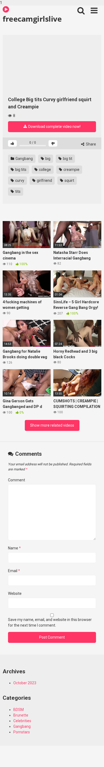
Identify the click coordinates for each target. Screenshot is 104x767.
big (47, 158)
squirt (69, 180)
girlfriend (44, 180)
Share (90, 144)
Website (15, 593)
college (44, 169)
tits (17, 191)
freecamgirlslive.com (32, 19)
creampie (71, 169)
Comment (16, 480)
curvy (19, 180)
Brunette (20, 715)
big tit (67, 158)
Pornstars (21, 732)
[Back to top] (94, 757)
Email (14, 571)
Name (14, 548)
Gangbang (24, 158)
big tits (20, 169)
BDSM (18, 709)
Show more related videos (52, 425)
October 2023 (24, 683)
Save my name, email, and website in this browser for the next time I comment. (50, 622)
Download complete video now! (54, 126)
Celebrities (22, 721)
